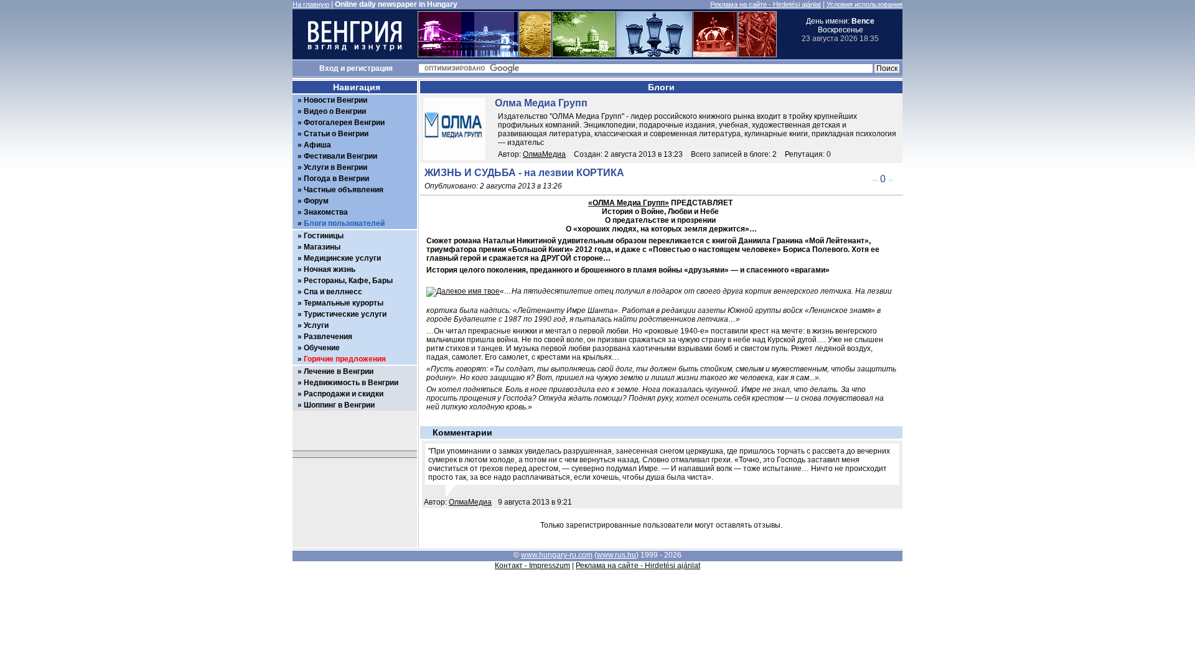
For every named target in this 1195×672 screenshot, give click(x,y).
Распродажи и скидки (343, 394)
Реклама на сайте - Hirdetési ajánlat (765, 4)
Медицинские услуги (342, 258)
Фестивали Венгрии (340, 156)
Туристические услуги (345, 314)
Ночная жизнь (329, 269)
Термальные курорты (343, 303)
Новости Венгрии (335, 100)
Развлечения (328, 336)
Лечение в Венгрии (338, 371)
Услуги (316, 325)
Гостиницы (324, 235)
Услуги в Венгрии (335, 167)
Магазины (322, 247)
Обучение (322, 347)
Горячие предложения (345, 359)
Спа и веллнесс (333, 291)
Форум (316, 201)
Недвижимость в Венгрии (351, 382)
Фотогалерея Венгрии (344, 122)
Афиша (317, 145)
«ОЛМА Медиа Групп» (628, 202)
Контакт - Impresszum (532, 565)
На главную (311, 4)
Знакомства (326, 212)
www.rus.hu (616, 555)
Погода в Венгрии (336, 178)
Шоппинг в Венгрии (339, 405)
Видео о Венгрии (335, 111)
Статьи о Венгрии (336, 133)
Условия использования (864, 4)
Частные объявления (343, 189)
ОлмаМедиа (544, 154)
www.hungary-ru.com (557, 555)
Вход (329, 68)
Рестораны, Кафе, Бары (348, 280)
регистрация (370, 68)
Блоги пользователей (344, 223)
